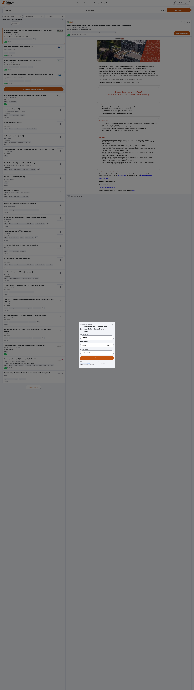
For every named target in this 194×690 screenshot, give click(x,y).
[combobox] (96, 338)
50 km (109, 345)
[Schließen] (112, 325)
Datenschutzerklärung (85, 363)
